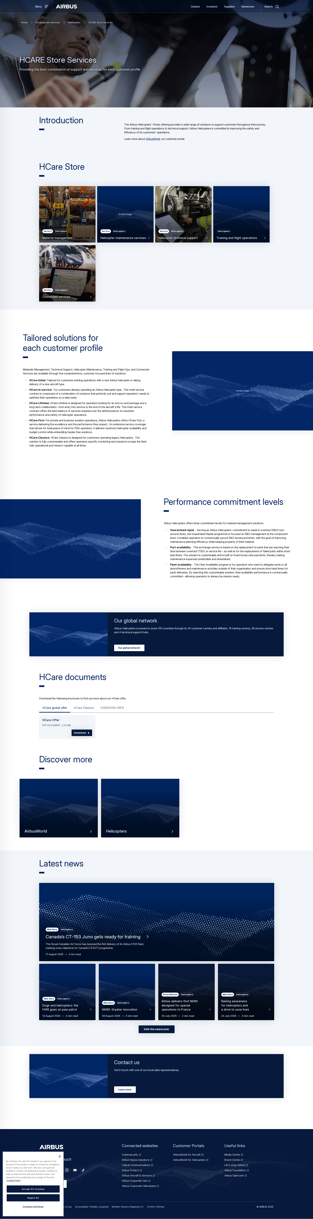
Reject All (33, 1198)
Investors (211, 6)
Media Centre (232, 1154)
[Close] (59, 1156)
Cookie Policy (14, 1180)
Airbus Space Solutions (135, 1159)
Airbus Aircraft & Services (137, 1175)
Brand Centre (232, 1159)
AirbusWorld (153, 138)
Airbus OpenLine (234, 1175)
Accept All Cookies (33, 1189)
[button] (242, 391)
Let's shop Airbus (234, 1165)
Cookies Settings (155, 1206)
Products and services (48, 22)
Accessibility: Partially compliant (92, 1206)
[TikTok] (83, 1170)
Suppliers (229, 6)
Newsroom (247, 6)
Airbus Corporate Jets (134, 1180)
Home (24, 22)
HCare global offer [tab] (54, 707)
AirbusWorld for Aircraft (187, 1154)
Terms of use (65, 1206)
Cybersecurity (130, 1154)
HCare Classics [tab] (84, 707)
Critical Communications (136, 1165)
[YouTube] (75, 1170)
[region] (33, 1184)
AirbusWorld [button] (35, 831)
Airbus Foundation (235, 1170)
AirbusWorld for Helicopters (189, 1159)
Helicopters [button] (116, 831)
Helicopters (74, 22)
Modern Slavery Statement (126, 1206)
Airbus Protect (130, 1170)
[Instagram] (67, 1170)
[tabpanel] (156, 725)
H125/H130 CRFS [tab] (112, 707)
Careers (195, 6)
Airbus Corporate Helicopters (139, 1186)
